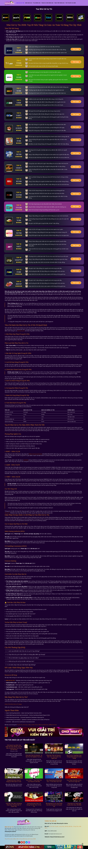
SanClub (54, 724)
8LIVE (20, 724)
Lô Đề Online (34, 724)
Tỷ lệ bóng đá (36, 2)
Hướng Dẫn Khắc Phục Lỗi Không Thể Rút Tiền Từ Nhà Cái (34, 805)
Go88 (28, 724)
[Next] (80, 732)
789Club (40, 724)
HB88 (50, 724)
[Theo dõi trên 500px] (26, 842)
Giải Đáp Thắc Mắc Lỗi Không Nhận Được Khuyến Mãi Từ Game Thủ (14, 805)
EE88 (34, 839)
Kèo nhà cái (28, 2)
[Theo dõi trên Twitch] (29, 842)
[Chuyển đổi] (6, 651)
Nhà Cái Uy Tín (10, 680)
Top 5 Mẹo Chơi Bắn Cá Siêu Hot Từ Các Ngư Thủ (74, 780)
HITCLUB (9, 839)
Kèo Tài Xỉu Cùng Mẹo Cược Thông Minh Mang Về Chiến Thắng (74, 757)
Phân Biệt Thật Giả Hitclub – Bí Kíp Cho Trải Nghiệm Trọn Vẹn (34, 756)
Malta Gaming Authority (35, 454)
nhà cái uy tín (21, 330)
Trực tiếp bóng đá (59, 2)
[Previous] (8, 732)
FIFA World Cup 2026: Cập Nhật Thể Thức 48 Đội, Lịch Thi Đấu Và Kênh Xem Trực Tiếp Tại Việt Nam (14, 747)
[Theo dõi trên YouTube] (24, 842)
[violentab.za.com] (9, 3)
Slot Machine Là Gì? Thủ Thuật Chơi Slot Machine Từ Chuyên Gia (54, 805)
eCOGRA (26, 460)
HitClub (25, 724)
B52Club (45, 724)
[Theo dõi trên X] (19, 842)
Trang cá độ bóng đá (47, 2)
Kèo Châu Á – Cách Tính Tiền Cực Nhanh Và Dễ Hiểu (34, 780)
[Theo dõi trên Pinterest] (21, 842)
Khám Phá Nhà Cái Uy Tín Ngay (13, 704)
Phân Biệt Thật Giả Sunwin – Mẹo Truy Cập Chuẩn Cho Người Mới (54, 757)
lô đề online (19, 839)
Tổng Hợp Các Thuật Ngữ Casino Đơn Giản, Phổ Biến (74, 804)
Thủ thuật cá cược (70, 2)
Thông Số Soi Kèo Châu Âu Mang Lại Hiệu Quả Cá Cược (13, 780)
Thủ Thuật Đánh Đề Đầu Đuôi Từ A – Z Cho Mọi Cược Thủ (54, 780)
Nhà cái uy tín (20, 2)
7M (18, 724)
